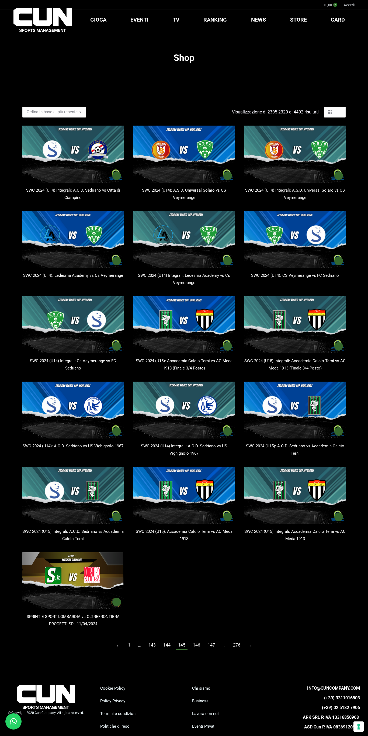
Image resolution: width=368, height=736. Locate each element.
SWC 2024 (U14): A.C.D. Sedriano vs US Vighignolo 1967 (73, 446)
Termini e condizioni (118, 713)
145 (181, 645)
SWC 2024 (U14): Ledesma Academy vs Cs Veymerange (73, 275)
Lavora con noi (205, 713)
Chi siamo (201, 688)
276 (236, 645)
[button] (13, 721)
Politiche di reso (115, 726)
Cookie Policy (112, 688)
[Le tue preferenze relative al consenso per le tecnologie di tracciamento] (358, 726)
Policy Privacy (112, 701)
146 (196, 645)
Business (200, 701)
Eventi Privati (204, 726)
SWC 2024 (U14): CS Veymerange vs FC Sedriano (295, 275)
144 (167, 645)
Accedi (349, 5)
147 (211, 645)
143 (152, 645)
